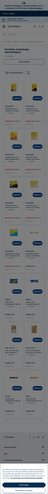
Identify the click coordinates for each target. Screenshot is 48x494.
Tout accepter (24, 485)
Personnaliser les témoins (24, 490)
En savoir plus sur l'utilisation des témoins (27, 478)
